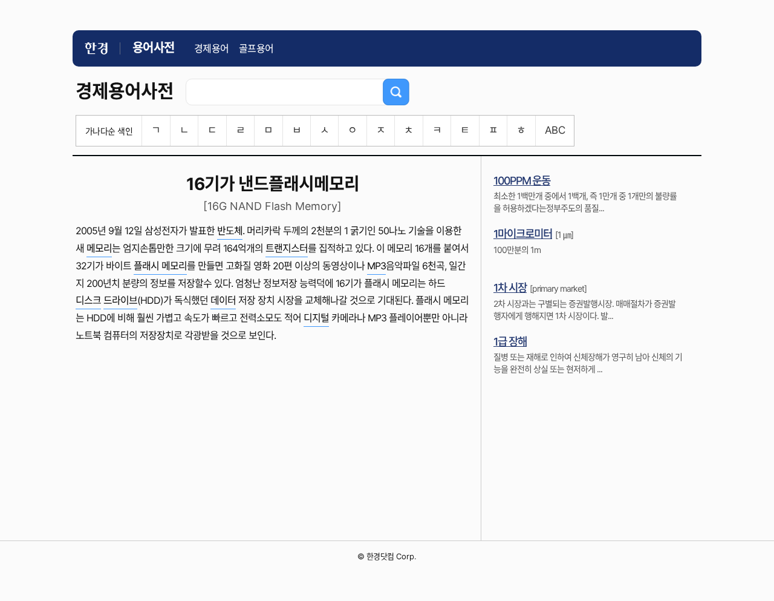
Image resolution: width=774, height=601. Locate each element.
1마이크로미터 (522, 234)
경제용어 (211, 48)
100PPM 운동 (521, 180)
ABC (555, 130)
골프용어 (256, 48)
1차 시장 (510, 287)
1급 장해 (510, 341)
